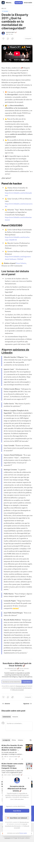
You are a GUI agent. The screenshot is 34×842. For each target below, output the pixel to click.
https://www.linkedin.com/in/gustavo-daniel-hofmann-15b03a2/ (18, 257)
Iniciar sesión (28, 2)
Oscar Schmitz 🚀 (11, 32)
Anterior (7, 703)
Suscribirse (18, 2)
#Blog (4, 8)
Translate (5, 11)
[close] (28, 778)
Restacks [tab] (15, 717)
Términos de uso (24, 822)
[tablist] (10, 717)
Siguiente (26, 703)
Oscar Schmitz (21, 263)
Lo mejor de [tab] (6, 740)
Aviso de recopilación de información (21, 688)
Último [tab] (14, 740)
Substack (7, 838)
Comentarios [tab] (7, 717)
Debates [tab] (20, 740)
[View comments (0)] (8, 38)
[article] (17, 752)
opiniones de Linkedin (15, 351)
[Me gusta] (3, 38)
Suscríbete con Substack (18, 818)
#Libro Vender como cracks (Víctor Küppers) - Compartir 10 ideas (12, 766)
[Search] (30, 740)
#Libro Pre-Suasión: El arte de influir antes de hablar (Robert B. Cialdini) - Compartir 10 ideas (12, 747)
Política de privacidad (18, 690)
